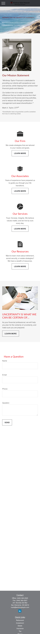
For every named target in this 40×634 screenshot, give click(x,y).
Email (4, 374)
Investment (20, 623)
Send (7, 422)
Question (5, 403)
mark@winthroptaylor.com (20, 607)
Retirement (20, 620)
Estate (20, 626)
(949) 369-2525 (22, 598)
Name (4, 360)
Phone (4, 389)
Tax (20, 631)
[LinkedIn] (19, 610)
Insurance (20, 628)
